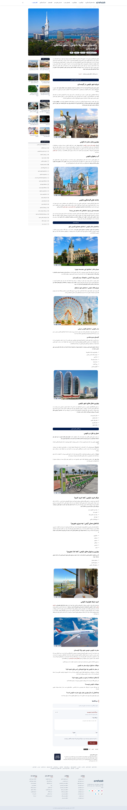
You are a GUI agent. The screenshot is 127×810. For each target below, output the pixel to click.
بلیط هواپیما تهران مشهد (42, 171)
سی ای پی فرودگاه (49, 796)
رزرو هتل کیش (55, 767)
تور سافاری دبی (53, 768)
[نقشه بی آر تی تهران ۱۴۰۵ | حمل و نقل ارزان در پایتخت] (45, 130)
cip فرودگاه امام (44, 168)
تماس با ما (34, 794)
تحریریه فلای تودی (91, 52)
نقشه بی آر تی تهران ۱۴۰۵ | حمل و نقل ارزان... (45, 136)
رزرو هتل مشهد (66, 767)
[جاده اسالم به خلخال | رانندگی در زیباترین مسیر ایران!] (33, 88)
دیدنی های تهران (81, 779)
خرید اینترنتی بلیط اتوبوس (42, 151)
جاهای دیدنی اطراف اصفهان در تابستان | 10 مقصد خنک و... (45, 70)
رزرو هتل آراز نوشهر (43, 207)
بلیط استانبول (94, 767)
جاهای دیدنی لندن (65, 794)
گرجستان (96, 749)
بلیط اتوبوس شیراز (43, 194)
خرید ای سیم (44, 224)
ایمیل (73, 732)
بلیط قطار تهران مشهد (43, 181)
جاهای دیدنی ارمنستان (64, 787)
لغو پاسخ (56, 712)
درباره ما (34, 796)
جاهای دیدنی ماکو (65, 796)
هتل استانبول (88, 767)
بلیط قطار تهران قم (43, 184)
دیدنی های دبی (65, 781)
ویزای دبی (77, 768)
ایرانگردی (81, 2)
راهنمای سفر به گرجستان (74, 658)
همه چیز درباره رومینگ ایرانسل (34, 136)
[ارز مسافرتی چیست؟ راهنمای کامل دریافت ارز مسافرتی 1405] (33, 106)
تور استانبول (43, 767)
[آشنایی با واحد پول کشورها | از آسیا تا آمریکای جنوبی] (33, 118)
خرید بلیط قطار (44, 148)
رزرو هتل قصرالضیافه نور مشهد (41, 214)
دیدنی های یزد (81, 796)
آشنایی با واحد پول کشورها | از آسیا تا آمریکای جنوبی (33, 124)
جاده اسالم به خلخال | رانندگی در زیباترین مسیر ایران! (34, 94)
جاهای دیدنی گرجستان (64, 785)
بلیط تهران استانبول (43, 174)
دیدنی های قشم (81, 791)
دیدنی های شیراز (81, 785)
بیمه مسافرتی (49, 794)
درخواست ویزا (44, 158)
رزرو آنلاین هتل (49, 781)
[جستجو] (23, 2)
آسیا (89, 749)
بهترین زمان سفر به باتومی (89, 145)
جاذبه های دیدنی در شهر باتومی (69, 207)
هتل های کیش (44, 201)
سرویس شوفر (44, 220)
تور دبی (39, 767)
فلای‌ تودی (35, 2)
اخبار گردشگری (43, 2)
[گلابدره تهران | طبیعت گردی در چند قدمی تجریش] (33, 77)
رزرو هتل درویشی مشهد (42, 211)
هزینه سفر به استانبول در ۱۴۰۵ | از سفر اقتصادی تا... (33, 69)
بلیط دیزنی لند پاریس (66, 768)
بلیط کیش (61, 767)
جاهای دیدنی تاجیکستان (63, 783)
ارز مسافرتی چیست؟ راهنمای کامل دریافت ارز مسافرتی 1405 (33, 112)
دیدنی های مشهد (81, 781)
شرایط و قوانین (33, 791)
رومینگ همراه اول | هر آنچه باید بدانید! (45, 124)
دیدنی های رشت (81, 798)
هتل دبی (79, 767)
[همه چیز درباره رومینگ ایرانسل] (33, 130)
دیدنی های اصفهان (80, 783)
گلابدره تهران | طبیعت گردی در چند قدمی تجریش (33, 82)
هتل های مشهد (44, 197)
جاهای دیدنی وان (65, 798)
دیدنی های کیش (81, 787)
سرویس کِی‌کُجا (33, 787)
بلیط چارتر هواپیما (43, 164)
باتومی (93, 749)
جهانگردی (94, 6)
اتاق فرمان (50, 2)
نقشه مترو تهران (49, 767)
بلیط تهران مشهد (73, 767)
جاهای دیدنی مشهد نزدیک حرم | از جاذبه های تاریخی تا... (45, 94)
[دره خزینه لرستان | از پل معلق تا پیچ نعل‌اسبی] (45, 77)
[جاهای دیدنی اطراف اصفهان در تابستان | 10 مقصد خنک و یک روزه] (45, 64)
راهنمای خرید (34, 785)
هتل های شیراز (44, 204)
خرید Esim (50, 791)
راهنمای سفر (91, 41)
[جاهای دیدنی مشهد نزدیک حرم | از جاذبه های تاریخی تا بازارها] (45, 88)
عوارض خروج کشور (33, 781)
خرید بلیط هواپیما (49, 779)
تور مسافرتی (50, 787)
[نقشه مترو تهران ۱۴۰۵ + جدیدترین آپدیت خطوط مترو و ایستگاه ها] (45, 106)
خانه (98, 6)
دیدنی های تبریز (81, 789)
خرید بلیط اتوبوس (49, 789)
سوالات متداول (33, 789)
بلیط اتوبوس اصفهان (43, 191)
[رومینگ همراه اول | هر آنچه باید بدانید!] (45, 118)
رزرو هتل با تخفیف (43, 154)
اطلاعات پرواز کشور (32, 779)
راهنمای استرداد (33, 783)
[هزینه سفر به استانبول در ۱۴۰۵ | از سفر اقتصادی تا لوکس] (33, 64)
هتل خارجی (34, 767)
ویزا (51, 785)
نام (96, 732)
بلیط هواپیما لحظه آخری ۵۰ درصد (41, 177)
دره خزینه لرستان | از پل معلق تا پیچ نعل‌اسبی (45, 82)
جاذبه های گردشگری (90, 2)
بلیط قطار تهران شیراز (43, 187)
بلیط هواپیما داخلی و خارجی (42, 144)
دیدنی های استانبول (64, 779)
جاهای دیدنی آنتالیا (64, 791)
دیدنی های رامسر (81, 794)
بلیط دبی (83, 767)
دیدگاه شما (94, 718)
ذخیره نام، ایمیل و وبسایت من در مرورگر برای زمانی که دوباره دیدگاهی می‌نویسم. (80, 738)
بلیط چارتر (72, 768)
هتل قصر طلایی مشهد (43, 217)
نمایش (80, 74)
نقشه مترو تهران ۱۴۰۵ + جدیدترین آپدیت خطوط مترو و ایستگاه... (45, 112)
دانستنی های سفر (58, 2)
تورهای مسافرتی (44, 161)
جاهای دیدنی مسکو (64, 789)
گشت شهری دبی (58, 768)
